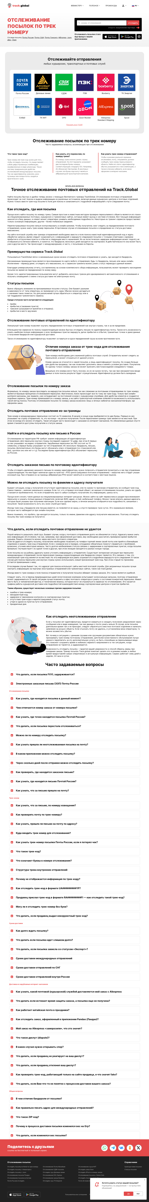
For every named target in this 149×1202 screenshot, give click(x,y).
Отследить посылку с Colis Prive (89, 1178)
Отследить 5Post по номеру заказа (90, 1172)
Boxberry (106, 93)
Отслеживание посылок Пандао (18, 1175)
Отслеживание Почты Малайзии (54, 1167)
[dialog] (118, 1189)
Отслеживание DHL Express (52, 1175)
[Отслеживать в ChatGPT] (139, 36)
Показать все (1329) (74, 125)
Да (128, 1194)
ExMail (22, 117)
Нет (138, 1194)
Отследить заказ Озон (86, 1169)
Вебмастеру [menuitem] (76, 6)
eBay (9, 40)
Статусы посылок (131, 1169)
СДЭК (64, 93)
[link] (104, 1148)
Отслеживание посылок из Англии (19, 1178)
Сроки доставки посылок (133, 1167)
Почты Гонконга (51, 37)
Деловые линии (43, 93)
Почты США (39, 37)
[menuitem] (18, 5)
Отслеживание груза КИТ (87, 1167)
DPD (64, 117)
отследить (133, 23)
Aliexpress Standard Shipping (106, 118)
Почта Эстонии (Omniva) (86, 1181)
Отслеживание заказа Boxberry (53, 1178)
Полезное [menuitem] (93, 6)
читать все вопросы (74, 186)
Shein (14, 40)
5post (126, 117)
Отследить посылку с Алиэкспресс (19, 1169)
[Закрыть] (145, 1180)
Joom (69, 37)
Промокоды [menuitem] (111, 6)
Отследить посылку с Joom (16, 1172)
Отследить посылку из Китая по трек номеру (22, 1167)
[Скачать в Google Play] (128, 36)
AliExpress (62, 37)
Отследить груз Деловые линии (54, 1172)
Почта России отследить (15, 1181)
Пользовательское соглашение (76, 1194)
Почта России (22, 93)
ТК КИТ (43, 117)
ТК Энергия (126, 93)
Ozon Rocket (85, 117)
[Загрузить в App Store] (111, 36)
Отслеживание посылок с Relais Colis (91, 1175)
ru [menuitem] (136, 5)
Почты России (28, 37)
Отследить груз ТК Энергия (52, 1181)
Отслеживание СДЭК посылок (53, 1169)
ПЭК (85, 93)
